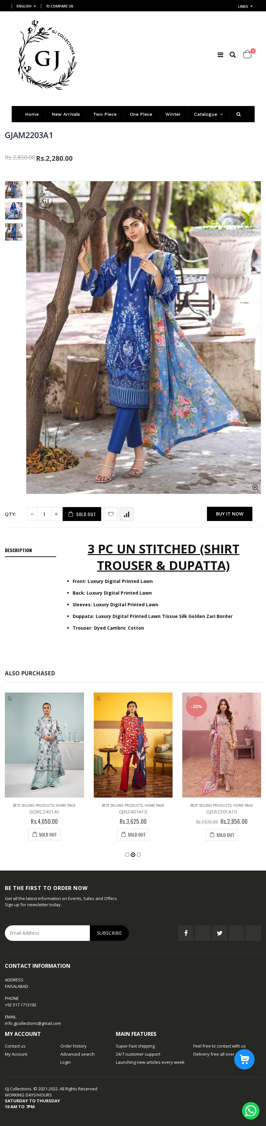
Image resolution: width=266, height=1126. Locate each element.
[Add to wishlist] (111, 514)
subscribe (109, 933)
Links (243, 6)
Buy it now (229, 514)
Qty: (10, 514)
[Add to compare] (127, 514)
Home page (66, 805)
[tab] (30, 550)
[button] (127, 855)
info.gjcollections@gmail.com (33, 1023)
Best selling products (33, 805)
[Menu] (220, 54)
